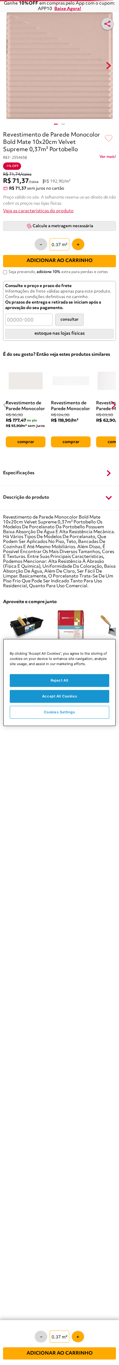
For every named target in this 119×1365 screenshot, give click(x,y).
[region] (59, 682)
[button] (59, 473)
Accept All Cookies (59, 696)
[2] (63, 124)
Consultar (69, 320)
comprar (25, 442)
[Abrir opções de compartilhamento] (107, 24)
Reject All (59, 680)
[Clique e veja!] (107, 158)
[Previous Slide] (5, 405)
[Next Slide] (113, 405)
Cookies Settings (59, 712)
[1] (56, 124)
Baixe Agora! (67, 9)
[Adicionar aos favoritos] (108, 138)
